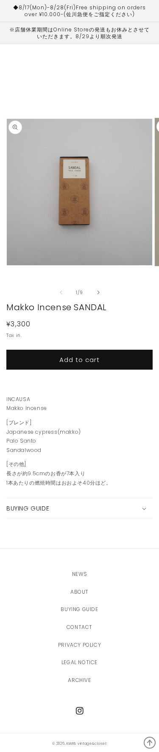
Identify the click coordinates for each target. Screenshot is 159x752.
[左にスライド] (61, 292)
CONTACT (79, 627)
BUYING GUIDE (79, 609)
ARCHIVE (79, 680)
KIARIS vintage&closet (87, 743)
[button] (79, 508)
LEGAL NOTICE (79, 662)
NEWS (79, 574)
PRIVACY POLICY (79, 644)
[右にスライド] (98, 292)
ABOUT (79, 591)
